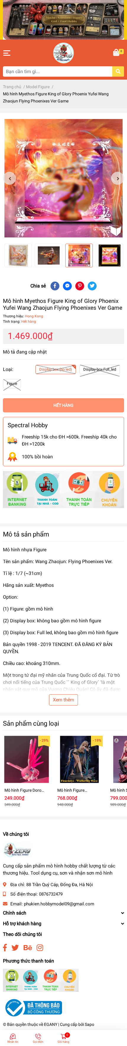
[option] (63, 178)
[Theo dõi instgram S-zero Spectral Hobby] (40, 948)
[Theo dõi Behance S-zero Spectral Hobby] (28, 948)
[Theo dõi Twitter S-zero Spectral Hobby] (15, 948)
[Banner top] (63, 19)
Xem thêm (63, 700)
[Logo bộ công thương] (32, 1007)
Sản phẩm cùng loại (31, 723)
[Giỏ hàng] (116, 53)
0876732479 (51, 894)
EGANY (50, 1024)
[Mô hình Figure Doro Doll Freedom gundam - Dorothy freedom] (26, 759)
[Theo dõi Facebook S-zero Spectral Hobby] (5, 948)
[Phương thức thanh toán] (63, 489)
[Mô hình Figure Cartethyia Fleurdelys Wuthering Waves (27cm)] (79, 759)
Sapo (89, 1024)
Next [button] (117, 178)
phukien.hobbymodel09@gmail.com (59, 904)
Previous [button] (9, 178)
